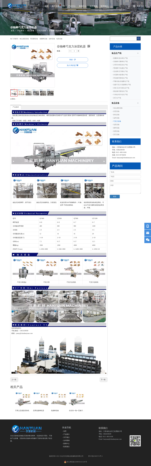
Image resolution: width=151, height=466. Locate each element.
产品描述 (16, 107)
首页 (47, 6)
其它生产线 (117, 98)
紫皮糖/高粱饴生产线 (120, 91)
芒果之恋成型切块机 (22, 410)
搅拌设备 (116, 128)
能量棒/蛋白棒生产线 (120, 58)
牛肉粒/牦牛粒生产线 (120, 94)
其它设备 (116, 134)
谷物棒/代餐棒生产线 (120, 61)
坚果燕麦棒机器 (38, 410)
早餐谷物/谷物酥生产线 (121, 81)
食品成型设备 (118, 108)
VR (64, 6)
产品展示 (66, 434)
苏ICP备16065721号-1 (95, 456)
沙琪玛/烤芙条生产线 (120, 65)
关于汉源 (55, 6)
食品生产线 (116, 53)
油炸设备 (116, 118)
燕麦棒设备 (55, 410)
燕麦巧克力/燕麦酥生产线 (122, 84)
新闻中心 (82, 6)
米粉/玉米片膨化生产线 (121, 88)
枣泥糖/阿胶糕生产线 (120, 78)
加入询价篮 (71, 65)
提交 (114, 196)
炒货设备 (116, 111)
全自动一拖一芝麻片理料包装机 (77, 410)
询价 (71, 60)
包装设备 (116, 124)
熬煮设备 (116, 131)
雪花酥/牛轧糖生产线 (120, 68)
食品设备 (115, 103)
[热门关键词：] (139, 38)
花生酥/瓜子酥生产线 (120, 71)
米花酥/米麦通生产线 (120, 75)
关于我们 (66, 437)
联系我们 (104, 6)
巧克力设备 (117, 121)
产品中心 (72, 6)
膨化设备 (116, 114)
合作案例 (93, 6)
